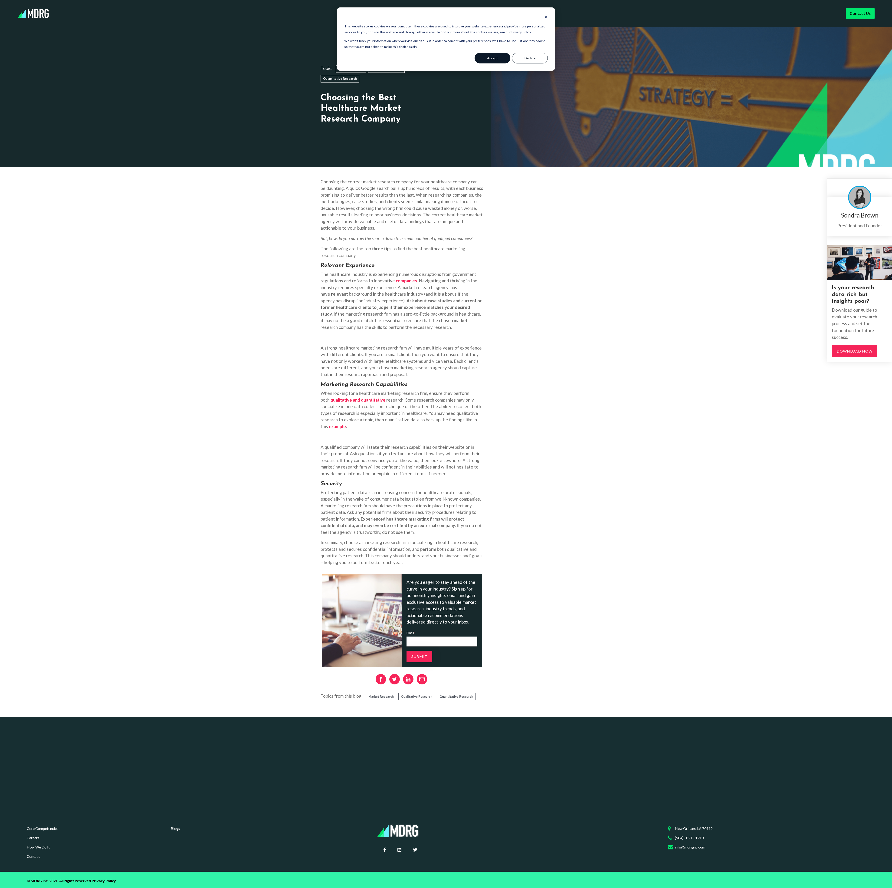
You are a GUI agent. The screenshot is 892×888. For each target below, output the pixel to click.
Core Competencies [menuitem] (42, 828)
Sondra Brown (860, 215)
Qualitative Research (416, 696)
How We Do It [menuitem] (38, 847)
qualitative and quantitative (358, 400)
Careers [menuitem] (33, 837)
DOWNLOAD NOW (854, 351)
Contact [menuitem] (33, 856)
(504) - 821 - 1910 (689, 837)
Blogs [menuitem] (175, 828)
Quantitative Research (340, 78)
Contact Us (860, 13)
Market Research (381, 696)
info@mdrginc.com (690, 847)
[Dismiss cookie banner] (546, 17)
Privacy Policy (104, 880)
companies (406, 280)
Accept (492, 58)
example (337, 426)
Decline (530, 58)
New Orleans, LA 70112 (694, 828)
